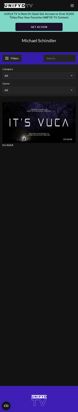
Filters (15, 58)
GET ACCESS (39, 26)
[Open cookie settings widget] (6, 406)
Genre (6, 83)
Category (7, 69)
